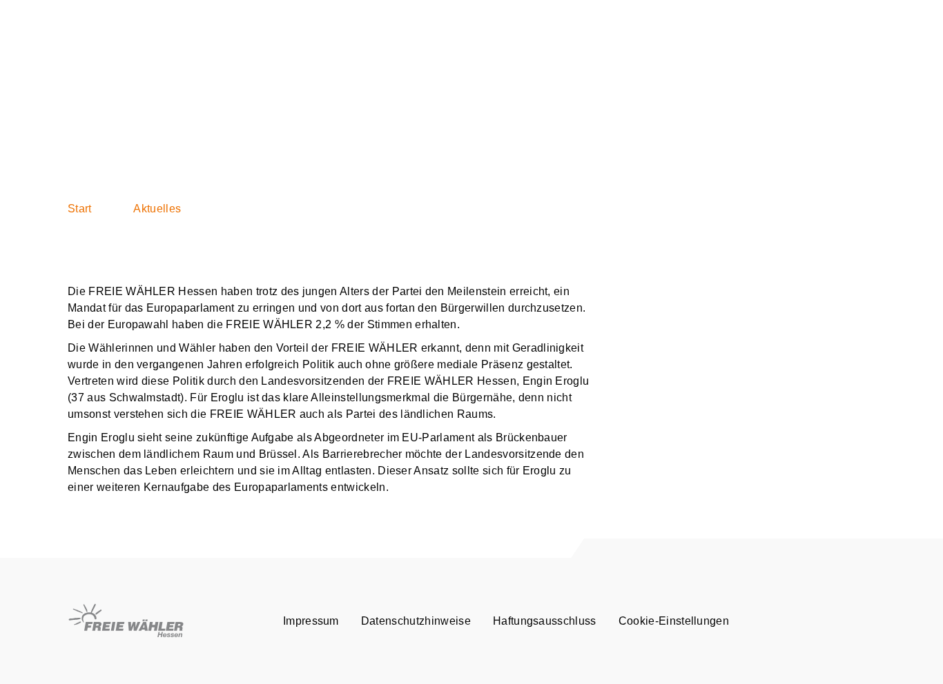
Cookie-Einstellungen (674, 621)
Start (80, 208)
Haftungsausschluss (544, 621)
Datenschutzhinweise (416, 621)
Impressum (311, 621)
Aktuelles (157, 208)
